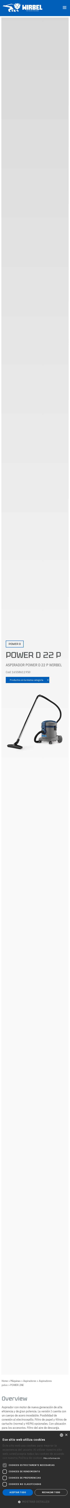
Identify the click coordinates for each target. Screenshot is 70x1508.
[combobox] (61, 1435)
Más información (51, 1458)
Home (5, 1381)
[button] (35, 1501)
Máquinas (16, 1381)
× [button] (66, 1435)
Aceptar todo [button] (18, 1492)
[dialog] (35, 1469)
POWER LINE (17, 1385)
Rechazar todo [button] (51, 1492)
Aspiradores (29, 1381)
